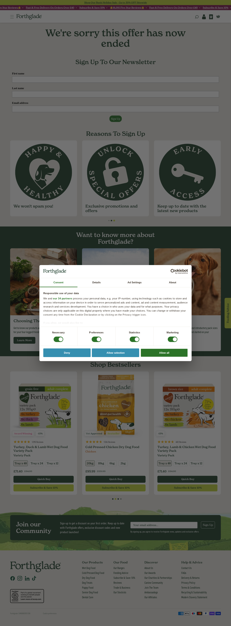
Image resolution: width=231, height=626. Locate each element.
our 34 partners (62, 298)
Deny (67, 352)
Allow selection (116, 352)
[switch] (93, 338)
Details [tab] (96, 282)
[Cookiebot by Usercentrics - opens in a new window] (173, 271)
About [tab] (172, 282)
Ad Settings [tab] (135, 282)
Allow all (164, 352)
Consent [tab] (58, 282)
